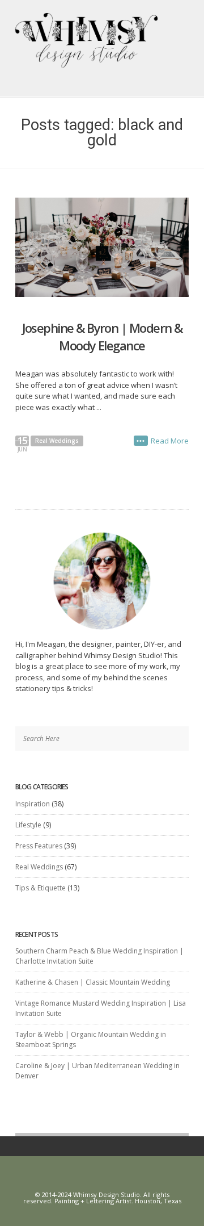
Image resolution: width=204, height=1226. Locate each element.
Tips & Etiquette (40, 888)
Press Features (38, 846)
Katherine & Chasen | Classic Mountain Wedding (92, 982)
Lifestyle (28, 825)
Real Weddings (57, 441)
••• (141, 440)
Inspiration (32, 804)
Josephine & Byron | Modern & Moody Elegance (102, 336)
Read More (170, 441)
